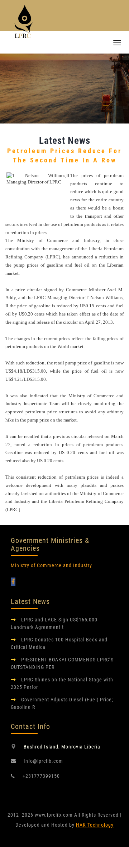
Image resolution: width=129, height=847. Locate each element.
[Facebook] (13, 582)
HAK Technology (95, 825)
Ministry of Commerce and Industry (51, 565)
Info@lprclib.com (43, 761)
